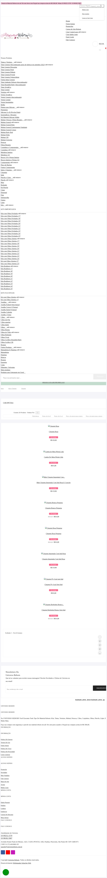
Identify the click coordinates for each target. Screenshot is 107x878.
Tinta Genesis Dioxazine (9, 67)
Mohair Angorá (6, 122)
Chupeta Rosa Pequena (53, 533)
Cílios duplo (5, 325)
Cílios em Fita (5, 320)
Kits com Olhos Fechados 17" (11, 216)
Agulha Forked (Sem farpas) (10, 305)
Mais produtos (5, 370)
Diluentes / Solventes (8, 367)
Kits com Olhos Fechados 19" (11, 221)
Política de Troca (6, 748)
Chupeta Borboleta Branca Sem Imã (53, 610)
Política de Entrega (6, 739)
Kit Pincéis (4, 187)
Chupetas (4, 172)
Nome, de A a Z (46, 416)
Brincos (3, 357)
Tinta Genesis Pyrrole (8, 75)
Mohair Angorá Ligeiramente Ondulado (14, 127)
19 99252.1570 (6, 836)
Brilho (3, 105)
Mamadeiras (5, 352)
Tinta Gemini (5, 90)
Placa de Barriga (6, 165)
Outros (3, 200)
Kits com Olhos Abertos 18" (10, 244)
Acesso (3, 784)
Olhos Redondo (6, 335)
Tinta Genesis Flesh (7, 70)
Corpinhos (4, 150)
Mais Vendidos (5, 775)
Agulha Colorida (6, 312)
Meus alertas (4, 817)
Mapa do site (5, 781)
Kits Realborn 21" (7, 279)
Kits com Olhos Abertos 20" (10, 249)
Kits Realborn (5, 266)
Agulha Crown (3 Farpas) (9, 307)
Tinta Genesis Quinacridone (10, 77)
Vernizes (3, 92)
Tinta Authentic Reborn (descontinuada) (14, 82)
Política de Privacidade (8, 751)
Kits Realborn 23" (7, 284)
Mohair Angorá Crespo (8, 130)
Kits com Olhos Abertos (9, 239)
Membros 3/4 (5, 155)
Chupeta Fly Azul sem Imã (53, 584)
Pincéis (3, 180)
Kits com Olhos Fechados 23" (11, 231)
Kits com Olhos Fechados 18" (11, 218)
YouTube (8, 852)
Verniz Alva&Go (6, 95)
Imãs (2, 175)
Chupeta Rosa (53, 432)
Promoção (4, 769)
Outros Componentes (8, 167)
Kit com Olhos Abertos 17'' (10, 300)
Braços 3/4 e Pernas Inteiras (10, 157)
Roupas (3, 360)
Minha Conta (85, 9)
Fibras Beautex (6, 145)
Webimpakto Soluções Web (22, 863)
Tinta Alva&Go (6, 87)
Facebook (3, 852)
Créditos (3, 808)
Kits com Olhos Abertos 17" (10, 241)
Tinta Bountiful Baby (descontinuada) (13, 85)
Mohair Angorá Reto (8, 125)
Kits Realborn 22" (7, 281)
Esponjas (4, 362)
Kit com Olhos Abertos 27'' (10, 261)
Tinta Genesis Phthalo (8, 72)
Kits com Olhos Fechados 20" (11, 223)
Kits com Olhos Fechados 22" (11, 228)
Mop (2, 182)
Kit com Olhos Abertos (8, 297)
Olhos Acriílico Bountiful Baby (11, 340)
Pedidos (3, 805)
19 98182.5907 (6, 838)
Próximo (100, 653)
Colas (3, 365)
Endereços (4, 811)
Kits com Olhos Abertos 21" (10, 251)
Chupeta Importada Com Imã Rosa (53, 559)
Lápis (2, 202)
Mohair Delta (5, 135)
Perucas (3, 142)
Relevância (35, 416)
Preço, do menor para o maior (74, 416)
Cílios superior (5, 322)
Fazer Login (70, 37)
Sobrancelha (5, 197)
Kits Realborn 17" (7, 269)
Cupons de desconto (7, 814)
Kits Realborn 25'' (7, 289)
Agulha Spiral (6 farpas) (9, 310)
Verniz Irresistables (7, 102)
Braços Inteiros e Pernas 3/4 (10, 160)
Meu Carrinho (85, 14)
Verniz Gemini (5, 100)
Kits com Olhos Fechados (9, 213)
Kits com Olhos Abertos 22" (10, 254)
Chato (3, 190)
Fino (2, 195)
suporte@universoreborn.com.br (11, 847)
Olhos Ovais (5, 337)
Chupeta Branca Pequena (53, 508)
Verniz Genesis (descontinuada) (11, 97)
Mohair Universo (6, 140)
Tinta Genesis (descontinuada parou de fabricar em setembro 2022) (23, 65)
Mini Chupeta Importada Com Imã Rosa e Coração (54, 482)
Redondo (4, 185)
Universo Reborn (13, 860)
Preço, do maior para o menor (94, 416)
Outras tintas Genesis (8, 80)
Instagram (13, 852)
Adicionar (53, 439)
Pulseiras (4, 355)
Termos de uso (5, 742)
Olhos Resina (5, 330)
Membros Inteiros (6, 152)
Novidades (4, 772)
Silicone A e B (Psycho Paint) (10, 112)
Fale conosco (5, 778)
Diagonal (4, 192)
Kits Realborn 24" (7, 286)
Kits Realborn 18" (7, 271)
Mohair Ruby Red (7, 132)
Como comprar (5, 754)
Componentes (5, 162)
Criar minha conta (72, 34)
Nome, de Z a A (58, 416)
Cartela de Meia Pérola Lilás (53, 457)
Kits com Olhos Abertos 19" (10, 246)
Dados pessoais (5, 802)
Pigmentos (4, 110)
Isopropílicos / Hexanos (8, 115)
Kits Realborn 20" (7, 276)
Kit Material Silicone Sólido (10, 117)
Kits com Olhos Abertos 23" (10, 256)
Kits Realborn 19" (7, 274)
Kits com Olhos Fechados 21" (11, 226)
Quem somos (5, 745)
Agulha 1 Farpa (6, 315)
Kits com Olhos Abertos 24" (10, 259)
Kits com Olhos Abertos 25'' (10, 264)
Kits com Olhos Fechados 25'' (11, 236)
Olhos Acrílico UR (7, 342)
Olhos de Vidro (6, 332)
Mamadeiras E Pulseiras (9, 350)
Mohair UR (4, 137)
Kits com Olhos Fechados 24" (11, 233)
